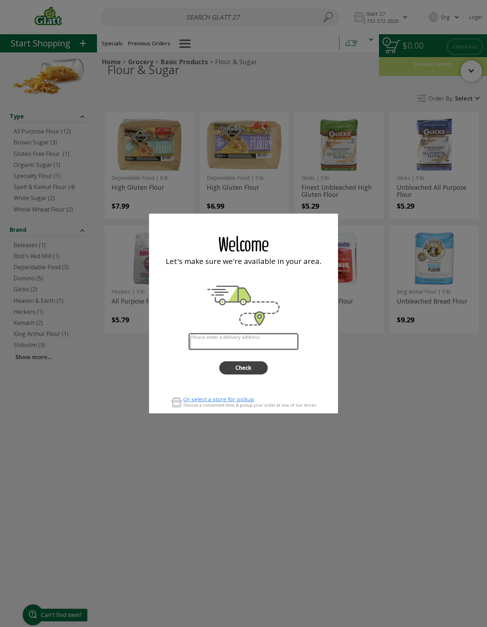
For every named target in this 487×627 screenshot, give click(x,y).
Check (243, 367)
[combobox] (243, 341)
